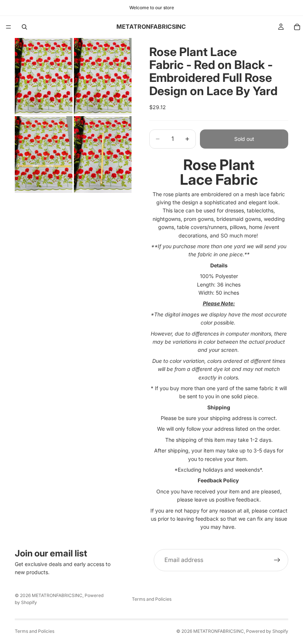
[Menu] (8, 26)
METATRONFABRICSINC (57, 595)
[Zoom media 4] (103, 154)
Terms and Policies (151, 599)
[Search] (24, 27)
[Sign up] (277, 560)
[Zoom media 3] (43, 154)
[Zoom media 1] (43, 76)
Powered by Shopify (267, 631)
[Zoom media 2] (103, 76)
